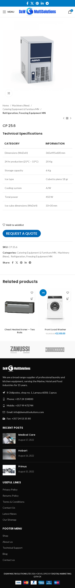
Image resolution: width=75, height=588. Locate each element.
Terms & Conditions (13, 501)
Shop (5, 535)
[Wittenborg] (55, 349)
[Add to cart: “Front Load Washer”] (68, 299)
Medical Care (26, 435)
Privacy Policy (10, 489)
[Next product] (70, 118)
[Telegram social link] (47, 3)
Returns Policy (10, 495)
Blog (5, 553)
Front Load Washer (55, 329)
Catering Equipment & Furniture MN (21, 109)
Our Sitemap (9, 519)
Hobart (22, 450)
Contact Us (9, 507)
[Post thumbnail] (9, 438)
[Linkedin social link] (42, 3)
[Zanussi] (20, 349)
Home (6, 105)
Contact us (9, 559)
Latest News (10, 513)
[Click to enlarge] (8, 93)
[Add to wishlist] (32, 293)
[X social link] (32, 3)
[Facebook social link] (27, 3)
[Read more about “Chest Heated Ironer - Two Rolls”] (32, 299)
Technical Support (12, 547)
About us (8, 541)
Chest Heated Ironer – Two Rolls (20, 331)
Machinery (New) (21, 105)
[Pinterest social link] (37, 3)
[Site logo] (37, 11)
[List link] (37, 399)
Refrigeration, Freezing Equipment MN (24, 113)
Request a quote (21, 233)
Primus (22, 466)
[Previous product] (63, 118)
